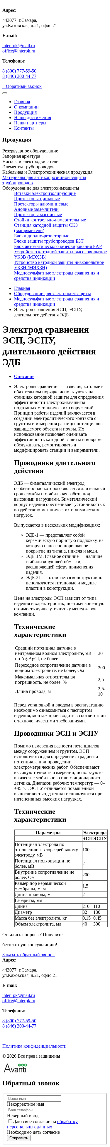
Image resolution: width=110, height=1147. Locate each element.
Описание (24, 376)
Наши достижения (32, 117)
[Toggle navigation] (4, 93)
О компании (26, 106)
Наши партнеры (30, 122)
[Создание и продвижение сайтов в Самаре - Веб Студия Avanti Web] (15, 1070)
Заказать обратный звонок (28, 954)
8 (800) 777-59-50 (19, 70)
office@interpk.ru (18, 50)
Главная (22, 101)
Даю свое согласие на (42, 1124)
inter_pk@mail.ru (18, 45)
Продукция (25, 112)
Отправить (18, 1138)
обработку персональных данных (42, 1124)
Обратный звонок (22, 86)
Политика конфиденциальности (34, 1046)
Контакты (24, 128)
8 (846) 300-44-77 (19, 76)
